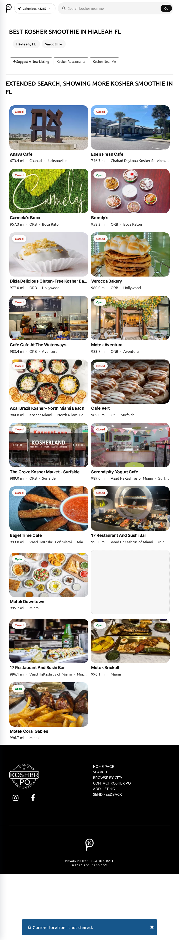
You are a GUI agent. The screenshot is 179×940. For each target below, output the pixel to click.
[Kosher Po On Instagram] (15, 797)
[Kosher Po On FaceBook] (33, 797)
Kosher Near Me (104, 61)
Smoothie (53, 44)
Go (166, 8)
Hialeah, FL (26, 44)
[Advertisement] (130, 582)
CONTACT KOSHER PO (112, 783)
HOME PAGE (103, 766)
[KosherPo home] (9, 8)
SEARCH (100, 771)
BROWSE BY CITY (107, 777)
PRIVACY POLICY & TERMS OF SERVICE (89, 861)
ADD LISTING (104, 788)
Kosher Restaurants (71, 61)
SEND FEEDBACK (107, 794)
